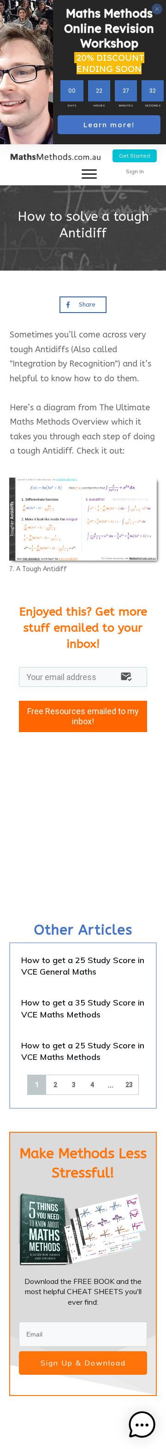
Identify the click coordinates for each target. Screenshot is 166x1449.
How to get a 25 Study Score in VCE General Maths (83, 966)
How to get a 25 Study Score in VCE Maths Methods (83, 1051)
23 (129, 1084)
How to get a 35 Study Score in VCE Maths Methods (83, 1008)
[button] (142, 1425)
